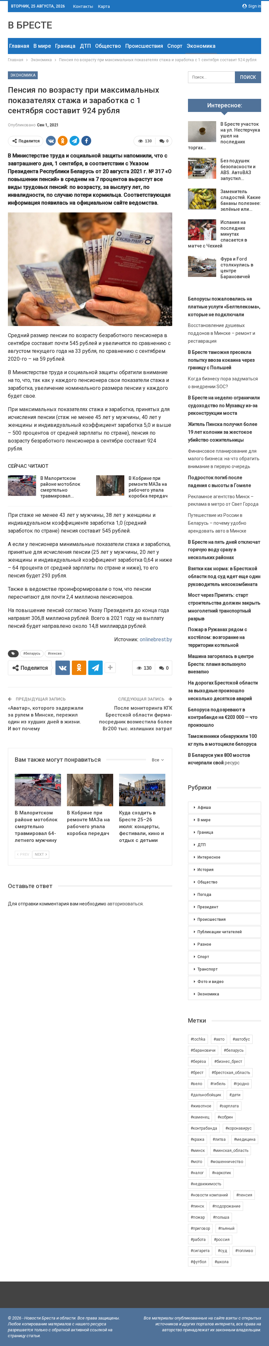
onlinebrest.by (156, 639)
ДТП (85, 46)
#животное (201, 1106)
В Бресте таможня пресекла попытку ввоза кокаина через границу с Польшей (221, 360)
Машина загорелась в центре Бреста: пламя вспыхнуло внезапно (221, 664)
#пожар (198, 1217)
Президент (207, 907)
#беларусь (31, 653)
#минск (198, 1150)
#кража (197, 1139)
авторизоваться (125, 903)
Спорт (174, 46)
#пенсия (55, 653)
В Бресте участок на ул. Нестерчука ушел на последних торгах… (224, 135)
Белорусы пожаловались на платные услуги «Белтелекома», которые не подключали (224, 306)
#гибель (217, 1084)
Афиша (204, 807)
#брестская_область (231, 1072)
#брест (197, 1072)
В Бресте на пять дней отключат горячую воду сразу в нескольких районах (224, 549)
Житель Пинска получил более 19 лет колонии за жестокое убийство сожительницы (222, 432)
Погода (204, 894)
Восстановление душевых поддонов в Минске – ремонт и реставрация (221, 333)
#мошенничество (226, 1161)
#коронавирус (238, 1128)
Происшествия (144, 46)
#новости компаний (209, 1195)
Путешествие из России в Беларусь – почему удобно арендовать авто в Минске (217, 523)
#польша (221, 1217)
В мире (42, 46)
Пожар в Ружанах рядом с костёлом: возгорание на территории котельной (217, 637)
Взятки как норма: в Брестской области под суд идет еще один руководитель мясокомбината (224, 576)
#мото (196, 1161)
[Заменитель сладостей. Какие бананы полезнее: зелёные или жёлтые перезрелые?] (202, 199)
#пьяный (226, 1228)
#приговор (200, 1228)
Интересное (208, 857)
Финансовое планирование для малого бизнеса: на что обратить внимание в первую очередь (223, 458)
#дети (234, 1095)
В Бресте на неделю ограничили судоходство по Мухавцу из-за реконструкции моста (224, 405)
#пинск (197, 1206)
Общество (108, 46)
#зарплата (229, 1106)
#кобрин (225, 1117)
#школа (222, 1262)
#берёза (198, 1061)
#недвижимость (206, 1184)
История (205, 869)
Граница (65, 46)
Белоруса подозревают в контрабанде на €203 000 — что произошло (223, 717)
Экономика (201, 46)
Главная (19, 46)
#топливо (244, 1250)
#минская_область (230, 1150)
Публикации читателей (219, 932)
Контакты (83, 6)
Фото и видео (210, 981)
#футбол (198, 1262)
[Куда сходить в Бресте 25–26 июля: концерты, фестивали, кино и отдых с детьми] (142, 790)
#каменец (200, 1117)
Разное (204, 944)
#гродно (241, 1084)
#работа (198, 1239)
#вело (196, 1084)
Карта (104, 6)
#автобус (241, 1039)
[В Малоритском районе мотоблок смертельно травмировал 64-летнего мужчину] (22, 485)
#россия (222, 1239)
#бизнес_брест (228, 1061)
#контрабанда (204, 1128)
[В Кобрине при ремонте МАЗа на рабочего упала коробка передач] (110, 485)
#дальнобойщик (206, 1095)
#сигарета (200, 1250)
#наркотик (221, 1173)
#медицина (245, 1139)
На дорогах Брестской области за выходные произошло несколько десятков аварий (223, 690)
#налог (197, 1173)
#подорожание (226, 1206)
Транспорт (207, 969)
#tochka (198, 1039)
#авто (219, 1039)
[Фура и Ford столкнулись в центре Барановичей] (202, 266)
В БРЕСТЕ (30, 25)
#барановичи (203, 1050)
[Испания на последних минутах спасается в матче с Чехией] (202, 229)
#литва (219, 1139)
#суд (222, 1250)
